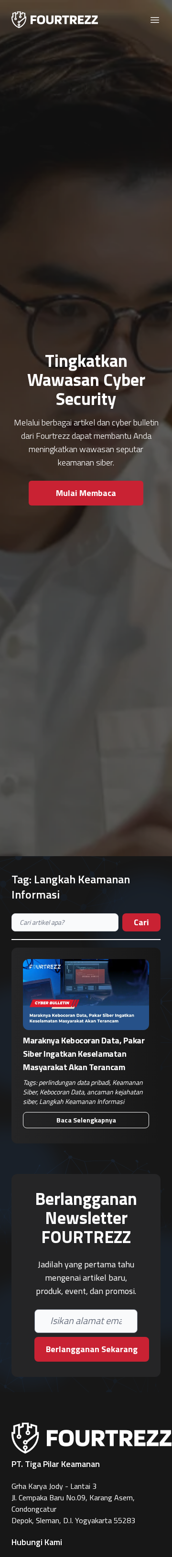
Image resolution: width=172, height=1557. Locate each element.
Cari (141, 922)
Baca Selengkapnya (86, 1120)
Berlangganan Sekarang (92, 1349)
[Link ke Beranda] (55, 20)
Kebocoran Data (62, 1092)
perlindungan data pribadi (74, 1082)
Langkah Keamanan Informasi (81, 1101)
